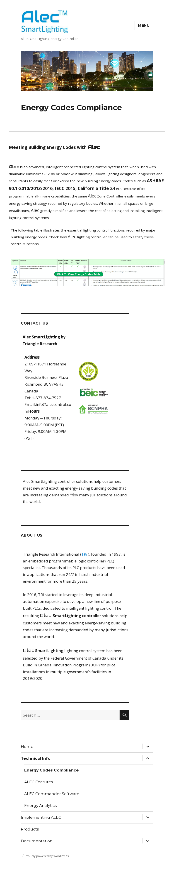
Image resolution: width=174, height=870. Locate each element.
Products (30, 829)
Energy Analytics (40, 805)
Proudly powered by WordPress (47, 856)
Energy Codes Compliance (51, 770)
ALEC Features (38, 782)
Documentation (37, 841)
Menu (144, 25)
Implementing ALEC (41, 817)
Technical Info (36, 758)
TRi (84, 554)
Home (27, 746)
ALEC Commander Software (51, 793)
